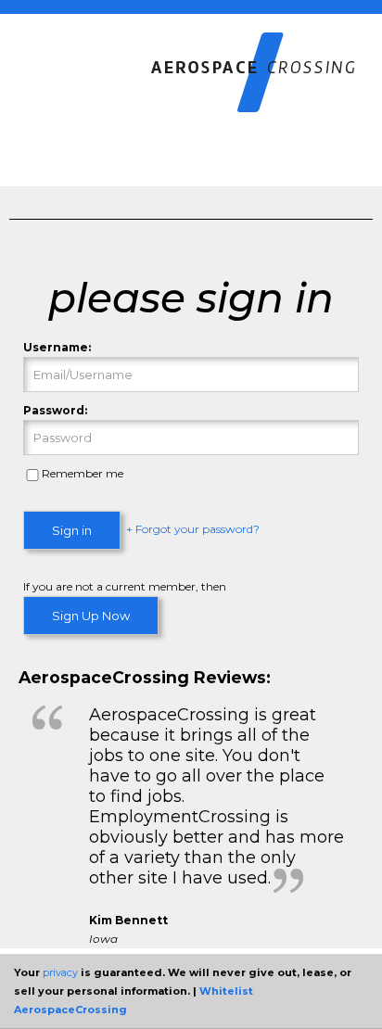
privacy (60, 972)
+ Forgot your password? (193, 530)
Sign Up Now (91, 615)
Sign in (72, 530)
